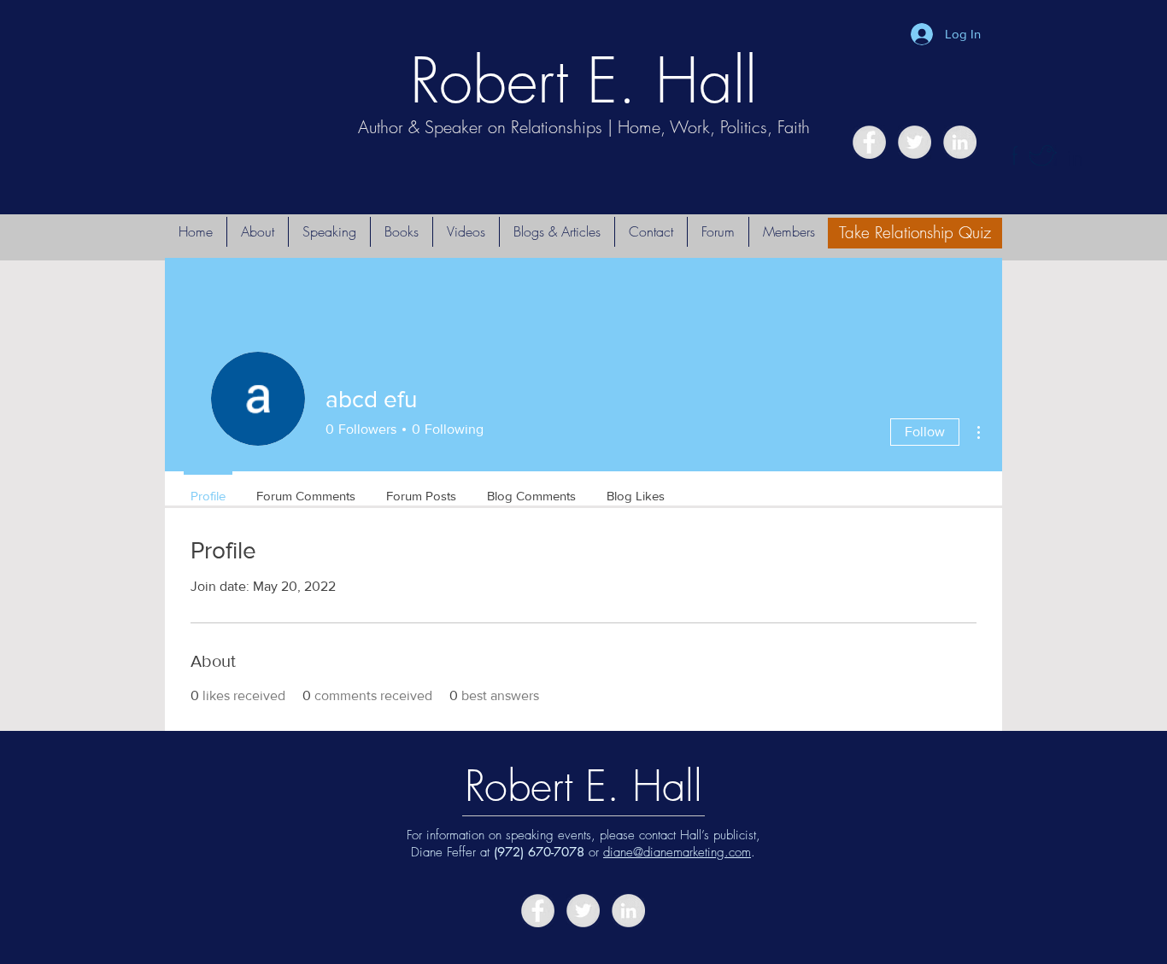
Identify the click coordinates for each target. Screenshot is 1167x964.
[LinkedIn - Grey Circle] (959, 142)
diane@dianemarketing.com (677, 852)
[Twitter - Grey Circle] (914, 142)
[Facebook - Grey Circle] (869, 142)
